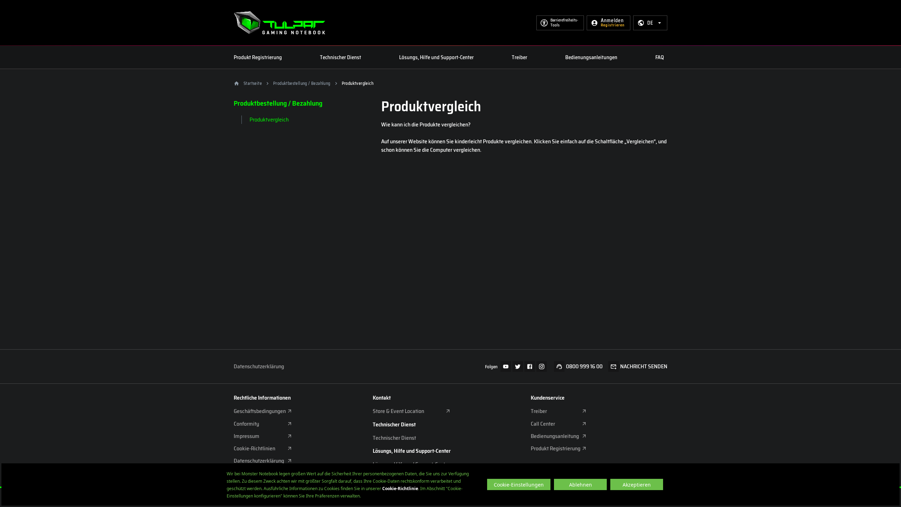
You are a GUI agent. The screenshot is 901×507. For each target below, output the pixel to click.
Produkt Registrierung (258, 57)
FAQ (659, 57)
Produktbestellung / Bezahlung (301, 83)
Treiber (519, 57)
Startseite (253, 83)
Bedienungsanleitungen (591, 57)
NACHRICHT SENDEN (643, 366)
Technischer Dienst (340, 57)
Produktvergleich (269, 119)
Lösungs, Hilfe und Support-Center (436, 57)
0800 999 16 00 (584, 366)
